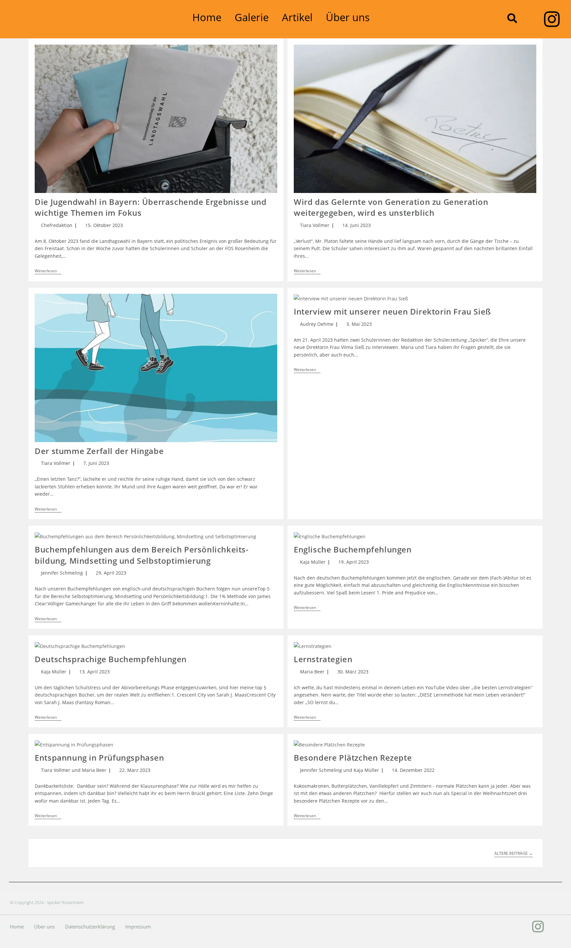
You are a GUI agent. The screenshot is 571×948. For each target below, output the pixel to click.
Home (206, 17)
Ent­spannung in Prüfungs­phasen (99, 757)
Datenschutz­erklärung (90, 926)
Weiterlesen (48, 271)
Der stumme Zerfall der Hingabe (99, 450)
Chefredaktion (56, 225)
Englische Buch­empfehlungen (353, 549)
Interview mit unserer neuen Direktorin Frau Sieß (392, 311)
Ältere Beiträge (513, 853)
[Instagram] (551, 19)
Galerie (252, 17)
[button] (512, 18)
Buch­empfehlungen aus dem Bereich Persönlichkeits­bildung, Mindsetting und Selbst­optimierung (141, 555)
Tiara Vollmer (314, 225)
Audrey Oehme (316, 324)
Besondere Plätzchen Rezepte (353, 757)
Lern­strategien (323, 659)
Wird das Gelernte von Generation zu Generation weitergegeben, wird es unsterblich (391, 207)
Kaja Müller (312, 562)
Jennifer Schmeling (62, 573)
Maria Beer (312, 671)
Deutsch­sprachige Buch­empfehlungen (111, 659)
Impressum (138, 926)
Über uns (348, 17)
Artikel (297, 17)
